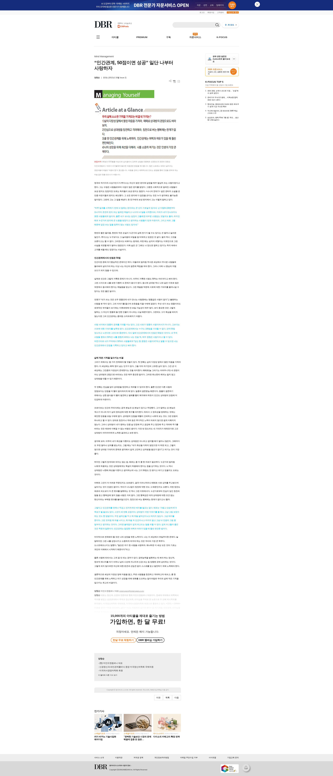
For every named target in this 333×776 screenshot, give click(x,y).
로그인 (202, 12)
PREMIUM (141, 37)
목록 (167, 697)
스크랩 (179, 81)
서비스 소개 (99, 757)
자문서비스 (195, 37)
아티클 (115, 37)
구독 (168, 37)
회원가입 (210, 12)
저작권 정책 (138, 757)
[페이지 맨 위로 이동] (247, 768)
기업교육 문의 (232, 12)
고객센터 (220, 12)
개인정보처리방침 (161, 757)
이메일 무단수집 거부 (189, 757)
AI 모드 (231, 25)
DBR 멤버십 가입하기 (150, 640)
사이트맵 (212, 757)
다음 (177, 697)
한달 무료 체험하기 (123, 640)
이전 (158, 697)
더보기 (170, 81)
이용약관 (118, 757)
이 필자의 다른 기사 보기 (107, 675)
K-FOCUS (222, 37)
